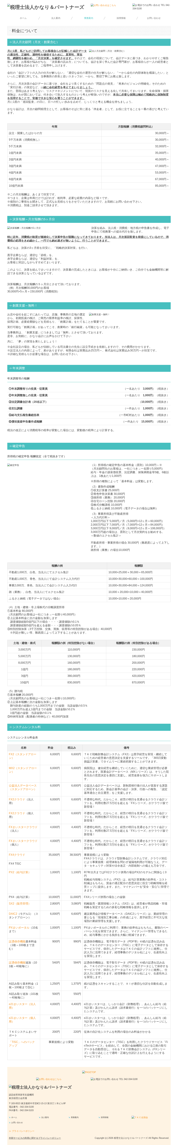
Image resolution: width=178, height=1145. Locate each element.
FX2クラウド (17, 799)
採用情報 (121, 18)
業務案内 (88, 18)
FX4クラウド (17, 854)
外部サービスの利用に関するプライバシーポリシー (35, 1138)
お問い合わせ (154, 18)
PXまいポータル (19, 927)
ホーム (23, 18)
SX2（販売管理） (20, 903)
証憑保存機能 (17, 941)
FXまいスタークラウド (23, 827)
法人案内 (55, 18)
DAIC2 (13, 913)
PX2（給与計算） (20, 872)
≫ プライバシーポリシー (21, 1131)
